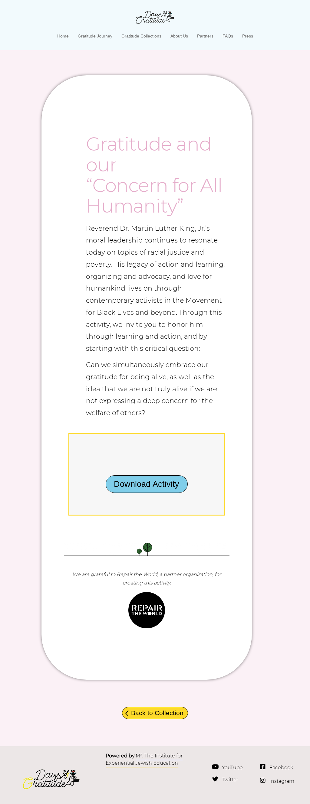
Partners (205, 36)
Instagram (281, 781)
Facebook (281, 767)
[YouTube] (215, 767)
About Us (179, 36)
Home (63, 36)
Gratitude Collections (141, 36)
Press (247, 36)
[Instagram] (263, 780)
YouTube (232, 767)
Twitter (230, 780)
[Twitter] (215, 779)
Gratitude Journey (95, 36)
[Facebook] (263, 767)
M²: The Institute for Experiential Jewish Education (144, 759)
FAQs (228, 36)
